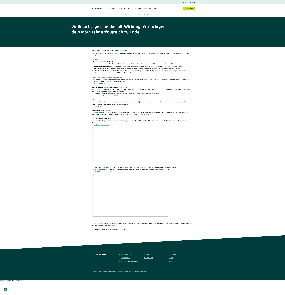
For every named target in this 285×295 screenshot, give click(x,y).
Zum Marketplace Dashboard (101, 125)
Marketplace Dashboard (100, 112)
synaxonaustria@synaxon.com (128, 261)
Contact (155, 8)
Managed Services (105, 15)
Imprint (171, 258)
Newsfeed (114, 15)
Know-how (138, 8)
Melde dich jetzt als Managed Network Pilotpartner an (109, 96)
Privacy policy (172, 255)
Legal (170, 261)
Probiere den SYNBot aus (100, 83)
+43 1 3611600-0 (124, 258)
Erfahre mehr (97, 106)
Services (97, 15)
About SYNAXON (148, 258)
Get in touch (189, 8)
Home (91, 15)
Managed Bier (147, 8)
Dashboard (122, 8)
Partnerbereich (112, 8)
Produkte (129, 8)
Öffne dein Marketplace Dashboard (102, 171)
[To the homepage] (95, 8)
